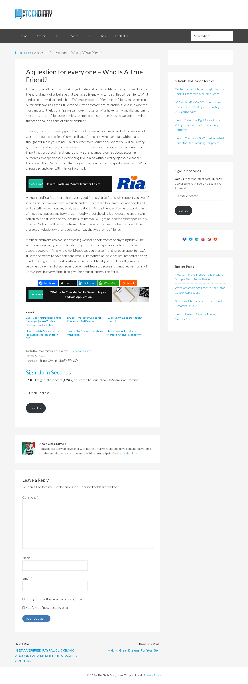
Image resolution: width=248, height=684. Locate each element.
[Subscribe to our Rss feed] (215, 240)
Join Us (36, 408)
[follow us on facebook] (184, 240)
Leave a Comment (82, 350)
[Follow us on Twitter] (190, 240)
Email (27, 578)
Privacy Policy (152, 675)
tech (43, 355)
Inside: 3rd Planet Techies (196, 81)
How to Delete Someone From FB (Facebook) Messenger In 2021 (43, 334)
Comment (30, 497)
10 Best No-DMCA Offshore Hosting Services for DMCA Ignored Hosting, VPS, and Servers (198, 106)
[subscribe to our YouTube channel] (203, 240)
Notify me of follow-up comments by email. (54, 599)
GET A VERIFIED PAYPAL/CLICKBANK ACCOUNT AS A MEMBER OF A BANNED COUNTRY (46, 656)
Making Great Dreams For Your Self (133, 650)
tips (29, 53)
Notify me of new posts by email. (47, 607)
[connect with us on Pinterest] (209, 240)
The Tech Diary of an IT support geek (47, 14)
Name (27, 558)
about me (132, 453)
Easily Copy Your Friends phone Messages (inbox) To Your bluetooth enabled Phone (43, 321)
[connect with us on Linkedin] (196, 240)
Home (19, 53)
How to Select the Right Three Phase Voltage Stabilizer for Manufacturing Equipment (197, 124)
